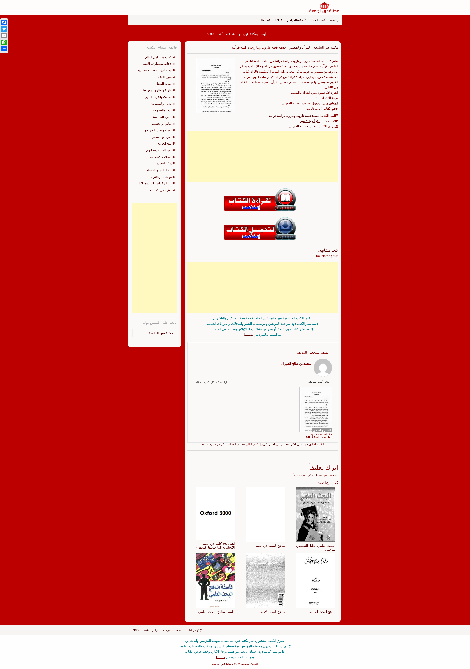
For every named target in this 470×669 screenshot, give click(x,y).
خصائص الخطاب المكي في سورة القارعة (223, 444)
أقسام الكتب (318, 20)
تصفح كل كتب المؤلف (209, 382)
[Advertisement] (262, 156)
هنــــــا (248, 334)
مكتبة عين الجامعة (326, 47)
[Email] (4, 35)
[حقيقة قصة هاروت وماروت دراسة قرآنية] (215, 85)
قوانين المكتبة (151, 630)
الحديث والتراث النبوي (158, 97)
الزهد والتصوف (163, 110)
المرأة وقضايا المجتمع (159, 130)
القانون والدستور (162, 124)
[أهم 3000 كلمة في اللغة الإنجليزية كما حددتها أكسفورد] (215, 513)
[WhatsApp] (4, 42)
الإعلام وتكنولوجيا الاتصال (156, 64)
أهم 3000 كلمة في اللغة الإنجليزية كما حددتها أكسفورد (215, 545)
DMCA (278, 20)
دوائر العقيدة (164, 163)
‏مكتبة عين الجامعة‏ (161, 333)
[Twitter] (4, 29)
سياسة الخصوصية (172, 630)
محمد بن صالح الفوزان (303, 126)
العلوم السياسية (162, 117)
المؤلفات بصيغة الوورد (158, 150)
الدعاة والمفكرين (162, 104)
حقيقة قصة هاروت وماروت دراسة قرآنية (294, 116)
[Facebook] (4, 22)
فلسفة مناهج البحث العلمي (216, 612)
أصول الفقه (165, 77)
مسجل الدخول (314, 475)
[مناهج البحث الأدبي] (265, 580)
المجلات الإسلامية (161, 157)
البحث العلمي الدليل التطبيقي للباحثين (315, 547)
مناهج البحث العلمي (322, 612)
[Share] (4, 48)
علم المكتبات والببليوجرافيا (156, 183)
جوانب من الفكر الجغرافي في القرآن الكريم (284, 444)
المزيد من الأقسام (161, 190)
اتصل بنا (266, 20)
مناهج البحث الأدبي (272, 612)
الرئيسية (335, 20)
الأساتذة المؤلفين (296, 20)
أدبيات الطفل (164, 84)
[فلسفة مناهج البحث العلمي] (215, 580)
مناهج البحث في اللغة (270, 546)
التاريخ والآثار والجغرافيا (158, 90)
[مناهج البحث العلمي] (315, 580)
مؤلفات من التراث (161, 177)
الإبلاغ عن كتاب (195, 630)
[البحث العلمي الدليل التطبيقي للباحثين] (315, 514)
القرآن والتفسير (300, 47)
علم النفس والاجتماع (159, 170)
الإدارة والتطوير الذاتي (158, 57)
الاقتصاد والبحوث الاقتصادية (155, 70)
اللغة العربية (165, 143)
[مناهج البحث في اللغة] (265, 514)
